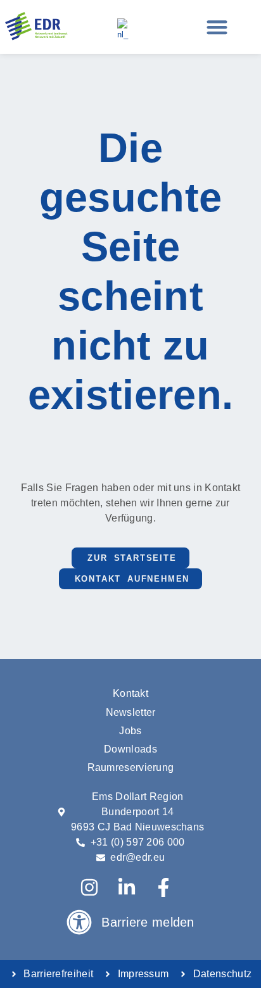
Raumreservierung (130, 767)
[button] (217, 27)
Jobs (130, 730)
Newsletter (131, 712)
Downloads (130, 749)
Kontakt (130, 693)
